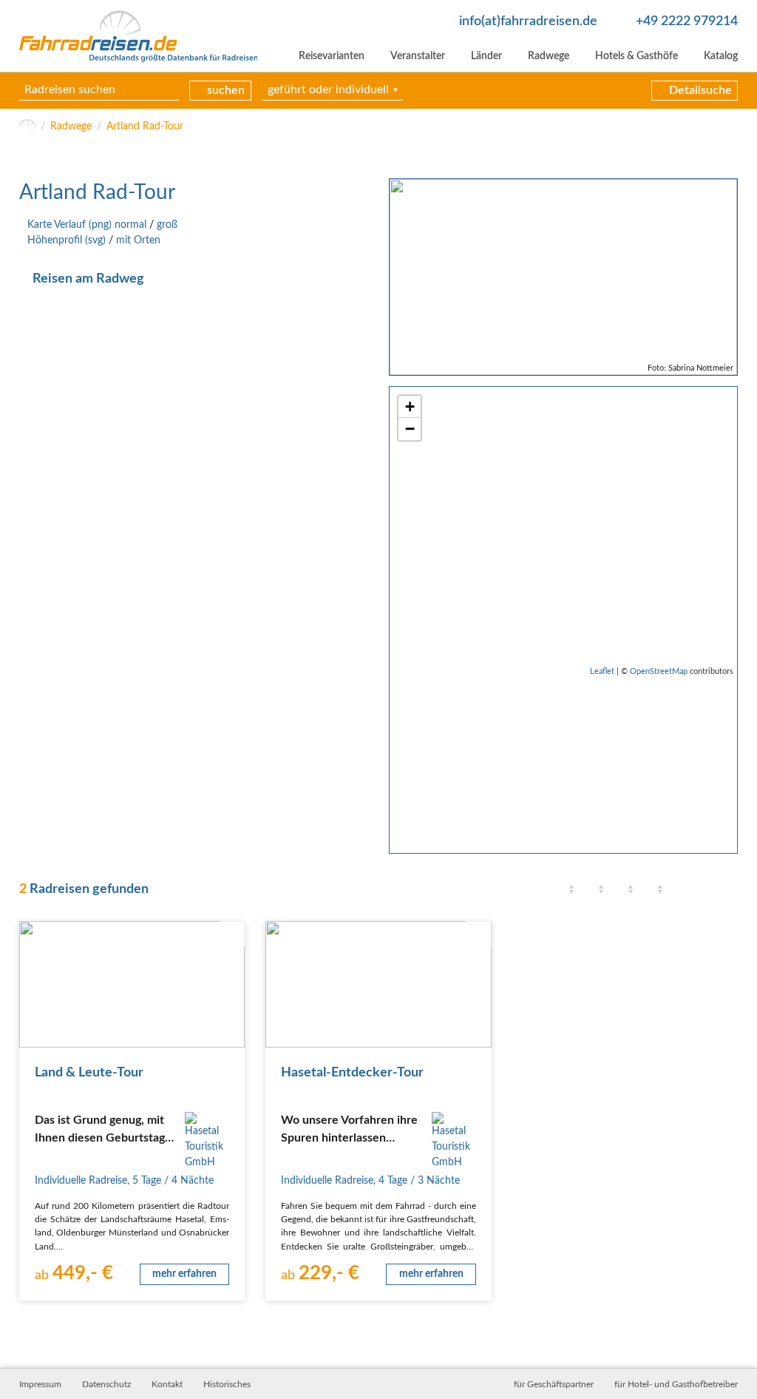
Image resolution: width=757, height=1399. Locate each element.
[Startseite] (27, 127)
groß (167, 225)
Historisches (227, 1384)
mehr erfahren (184, 1274)
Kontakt (167, 1384)
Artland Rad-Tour (144, 126)
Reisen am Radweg (88, 278)
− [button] (410, 428)
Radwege (548, 56)
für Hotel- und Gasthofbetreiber (676, 1384)
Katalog (721, 56)
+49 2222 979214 (687, 21)
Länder (486, 56)
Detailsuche (700, 90)
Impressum (40, 1384)
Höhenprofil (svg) (66, 240)
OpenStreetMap (659, 671)
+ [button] (410, 406)
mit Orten (138, 240)
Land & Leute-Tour (89, 1072)
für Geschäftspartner (554, 1384)
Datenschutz (106, 1384)
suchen (226, 90)
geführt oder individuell (328, 89)
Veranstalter (417, 56)
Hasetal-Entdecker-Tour (352, 1072)
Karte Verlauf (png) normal (86, 225)
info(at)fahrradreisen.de (528, 21)
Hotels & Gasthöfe (636, 56)
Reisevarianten (331, 56)
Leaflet (602, 671)
